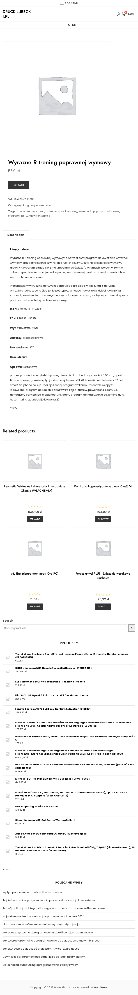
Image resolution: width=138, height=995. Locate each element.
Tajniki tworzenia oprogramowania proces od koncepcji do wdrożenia (49, 900)
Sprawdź (18, 185)
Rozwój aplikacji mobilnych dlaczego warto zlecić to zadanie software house (54, 908)
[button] (69, 25)
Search (8, 621)
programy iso (16, 216)
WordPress (100, 987)
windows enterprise (38, 216)
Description (15, 235)
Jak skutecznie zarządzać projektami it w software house (41, 948)
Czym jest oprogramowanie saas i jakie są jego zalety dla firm (44, 957)
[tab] (16, 234)
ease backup (87, 211)
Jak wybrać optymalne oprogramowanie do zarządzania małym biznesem (52, 940)
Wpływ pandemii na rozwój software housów (32, 892)
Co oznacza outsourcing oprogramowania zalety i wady (40, 965)
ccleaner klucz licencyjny (61, 211)
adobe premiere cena (30, 211)
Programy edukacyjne (37, 205)
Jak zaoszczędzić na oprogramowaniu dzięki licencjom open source (48, 932)
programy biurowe (107, 211)
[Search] (131, 628)
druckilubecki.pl (17, 14)
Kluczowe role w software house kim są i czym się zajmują (41, 924)
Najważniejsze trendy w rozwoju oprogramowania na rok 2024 (43, 916)
